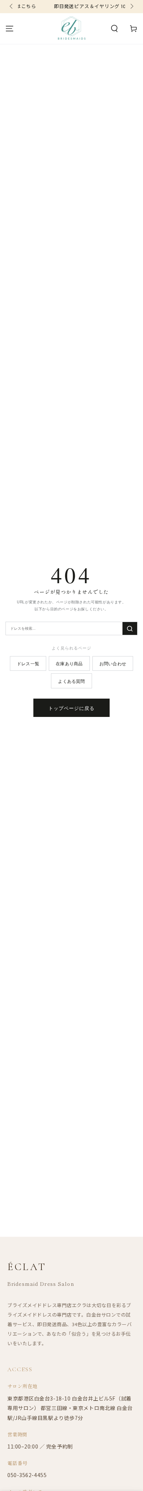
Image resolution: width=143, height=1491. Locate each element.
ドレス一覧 (28, 663)
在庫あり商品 (69, 663)
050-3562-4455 (27, 1475)
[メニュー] (9, 28)
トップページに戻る (71, 707)
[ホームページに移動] (71, 28)
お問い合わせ (112, 663)
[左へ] (12, 6)
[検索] (129, 628)
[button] (114, 28)
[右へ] (131, 6)
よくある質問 (71, 681)
